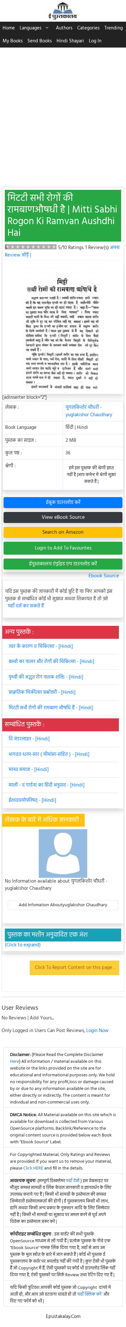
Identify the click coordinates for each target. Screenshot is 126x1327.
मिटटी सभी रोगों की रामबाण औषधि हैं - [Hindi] (51, 708)
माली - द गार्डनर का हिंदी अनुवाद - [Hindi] (47, 785)
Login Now (97, 1031)
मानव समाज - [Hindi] (29, 770)
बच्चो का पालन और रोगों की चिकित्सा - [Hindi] (51, 662)
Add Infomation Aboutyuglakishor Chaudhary (63, 905)
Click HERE (33, 1168)
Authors (64, 28)
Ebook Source (104, 576)
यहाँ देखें (73, 1181)
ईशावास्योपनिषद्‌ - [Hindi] (32, 800)
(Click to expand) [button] (23, 945)
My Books (13, 41)
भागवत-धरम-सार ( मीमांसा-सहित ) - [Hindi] (49, 754)
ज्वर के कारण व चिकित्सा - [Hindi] (41, 646)
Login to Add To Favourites (63, 548)
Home (9, 28)
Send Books (39, 41)
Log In (95, 41)
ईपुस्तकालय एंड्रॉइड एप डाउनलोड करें (63, 564)
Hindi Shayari (70, 41)
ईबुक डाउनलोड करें (63, 502)
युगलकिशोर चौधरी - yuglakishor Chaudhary (89, 411)
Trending (113, 28)
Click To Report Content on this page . (74, 968)
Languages (30, 28)
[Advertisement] (63, 114)
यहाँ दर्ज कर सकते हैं (26, 606)
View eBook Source (63, 517)
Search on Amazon (63, 532)
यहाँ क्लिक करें (89, 1294)
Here (14, 1061)
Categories (88, 28)
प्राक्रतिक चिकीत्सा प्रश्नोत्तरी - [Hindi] (42, 692)
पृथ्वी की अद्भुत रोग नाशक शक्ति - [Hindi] (46, 677)
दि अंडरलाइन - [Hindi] (29, 739)
